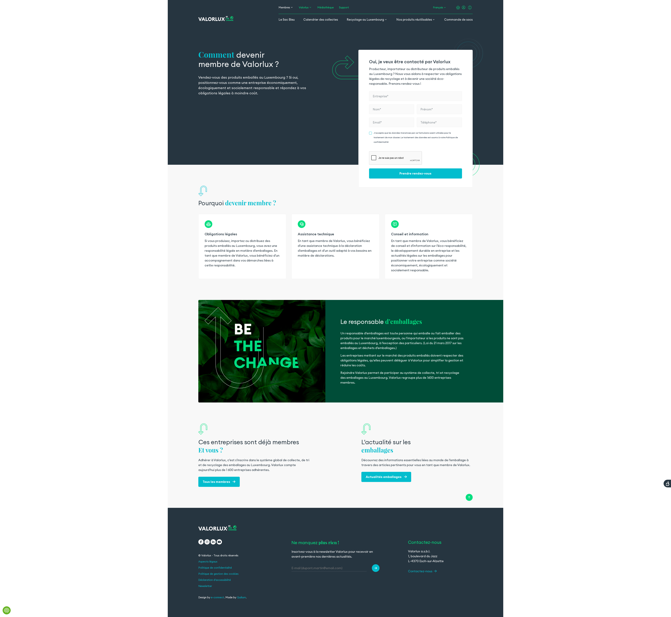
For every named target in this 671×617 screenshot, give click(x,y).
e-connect (217, 597)
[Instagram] (207, 542)
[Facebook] (201, 542)
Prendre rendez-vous (415, 173)
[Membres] (292, 7)
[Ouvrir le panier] (458, 7)
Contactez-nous (420, 571)
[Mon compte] (463, 7)
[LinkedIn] (213, 542)
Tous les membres (217, 482)
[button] (376, 568)
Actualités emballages (384, 477)
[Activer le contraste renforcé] (470, 7)
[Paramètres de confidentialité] (7, 610)
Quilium (241, 597)
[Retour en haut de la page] (469, 497)
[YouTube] (219, 542)
